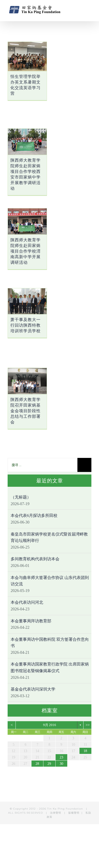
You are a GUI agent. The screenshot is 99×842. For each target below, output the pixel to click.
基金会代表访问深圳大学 (33, 689)
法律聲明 (56, 812)
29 (49, 764)
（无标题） (21, 497)
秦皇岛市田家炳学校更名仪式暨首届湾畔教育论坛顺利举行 (49, 537)
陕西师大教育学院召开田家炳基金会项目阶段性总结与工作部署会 (25, 410)
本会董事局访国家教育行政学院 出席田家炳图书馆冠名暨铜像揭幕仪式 (50, 667)
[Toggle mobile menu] (89, 9)
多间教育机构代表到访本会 (35, 559)
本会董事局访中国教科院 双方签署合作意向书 (50, 642)
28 (37, 764)
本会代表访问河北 (27, 602)
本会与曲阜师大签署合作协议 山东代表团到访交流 (50, 580)
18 (85, 751)
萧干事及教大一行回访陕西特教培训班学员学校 (25, 325)
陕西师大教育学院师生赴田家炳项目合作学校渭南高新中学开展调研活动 (25, 251)
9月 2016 (49, 725)
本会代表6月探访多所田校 (34, 515)
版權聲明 (73, 812)
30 (61, 764)
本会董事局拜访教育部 (31, 621)
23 (61, 757)
